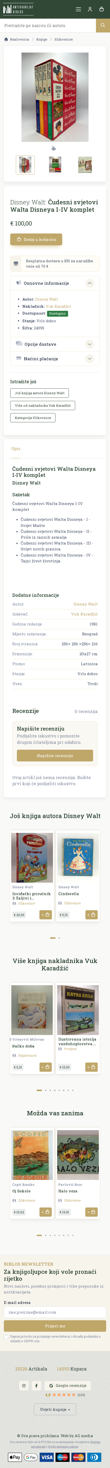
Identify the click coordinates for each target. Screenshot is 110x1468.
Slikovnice (63, 39)
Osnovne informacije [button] (46, 283)
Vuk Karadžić (58, 306)
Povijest (70, 1049)
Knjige (41, 39)
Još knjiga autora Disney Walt (39, 393)
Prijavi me (55, 1325)
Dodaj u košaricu (39, 239)
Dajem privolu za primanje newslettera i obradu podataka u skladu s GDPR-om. (55, 1338)
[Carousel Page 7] (68, 1090)
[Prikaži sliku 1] (25, 164)
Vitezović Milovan (28, 1039)
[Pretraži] (103, 25)
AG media (84, 1435)
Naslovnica (19, 39)
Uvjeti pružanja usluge (63, 1446)
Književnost (27, 1055)
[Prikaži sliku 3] (85, 164)
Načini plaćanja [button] (41, 358)
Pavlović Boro (70, 1184)
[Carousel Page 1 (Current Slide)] (53, 938)
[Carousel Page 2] (59, 938)
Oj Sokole (21, 1191)
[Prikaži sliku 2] (55, 164)
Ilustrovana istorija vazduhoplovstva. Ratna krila (77, 1044)
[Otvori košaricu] (101, 9)
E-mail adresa (17, 1302)
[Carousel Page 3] (50, 1090)
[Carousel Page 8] (72, 1090)
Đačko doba (23, 1046)
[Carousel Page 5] (59, 1090)
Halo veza (68, 1191)
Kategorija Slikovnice (33, 417)
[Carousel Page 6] (63, 1090)
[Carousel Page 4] (54, 1090)
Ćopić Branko (23, 1184)
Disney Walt (46, 299)
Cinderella (68, 893)
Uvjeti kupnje (53, 1409)
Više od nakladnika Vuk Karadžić (43, 405)
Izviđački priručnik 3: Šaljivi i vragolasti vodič (31, 898)
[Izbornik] (78, 9)
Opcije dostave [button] (40, 344)
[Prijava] (90, 9)
